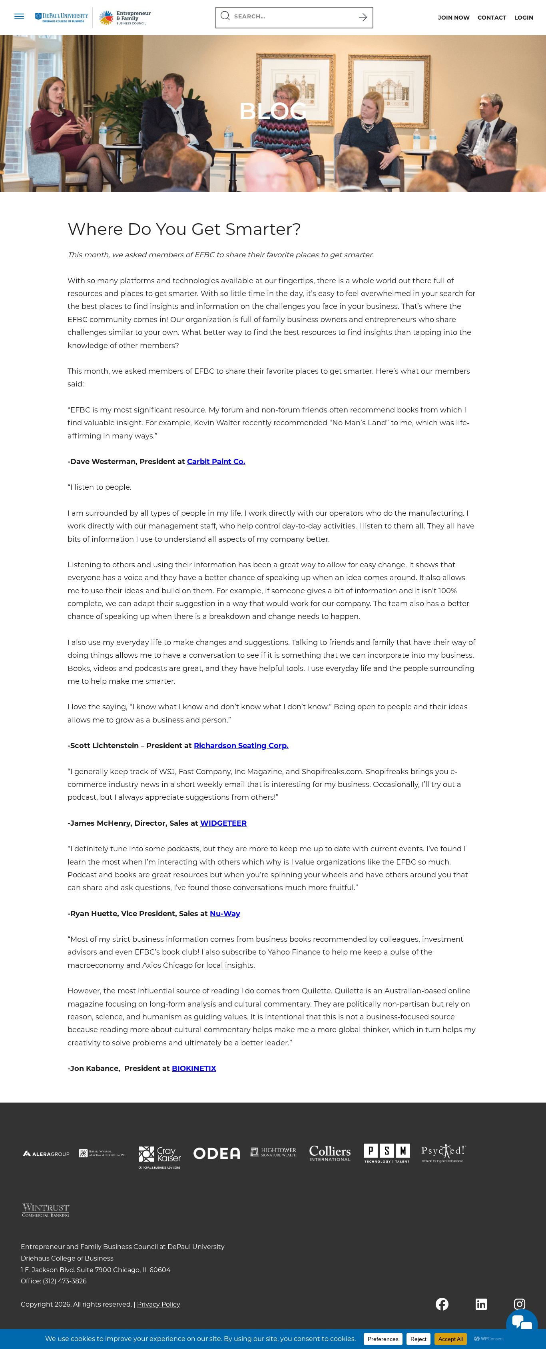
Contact (492, 17)
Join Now (454, 17)
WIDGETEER (223, 823)
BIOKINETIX (194, 1068)
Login (523, 17)
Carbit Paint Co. (216, 461)
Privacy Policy (158, 1304)
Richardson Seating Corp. (241, 745)
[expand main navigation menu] (19, 18)
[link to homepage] (61, 17)
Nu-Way (225, 913)
